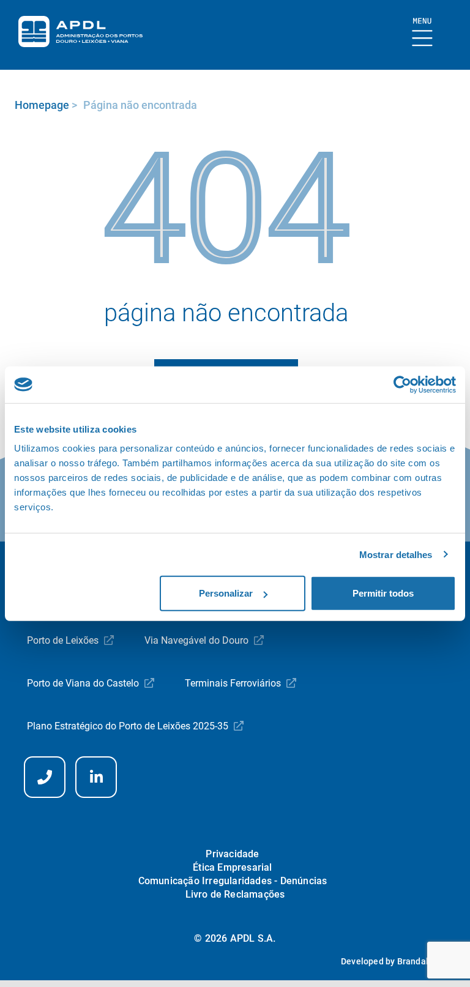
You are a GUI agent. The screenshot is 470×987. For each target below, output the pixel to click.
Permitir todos (383, 593)
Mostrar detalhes (396, 554)
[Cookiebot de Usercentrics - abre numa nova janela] (402, 384)
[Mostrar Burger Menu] (423, 33)
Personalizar (226, 593)
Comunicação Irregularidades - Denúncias (232, 881)
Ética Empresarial (232, 867)
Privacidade (232, 854)
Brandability (421, 961)
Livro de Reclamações (235, 894)
